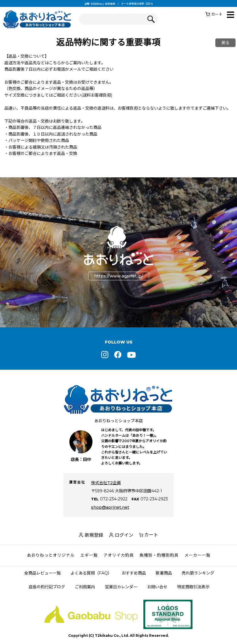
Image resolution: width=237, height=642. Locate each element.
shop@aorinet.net (110, 507)
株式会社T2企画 (106, 482)
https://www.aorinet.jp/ (118, 276)
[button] (230, 15)
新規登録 (94, 535)
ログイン (124, 535)
